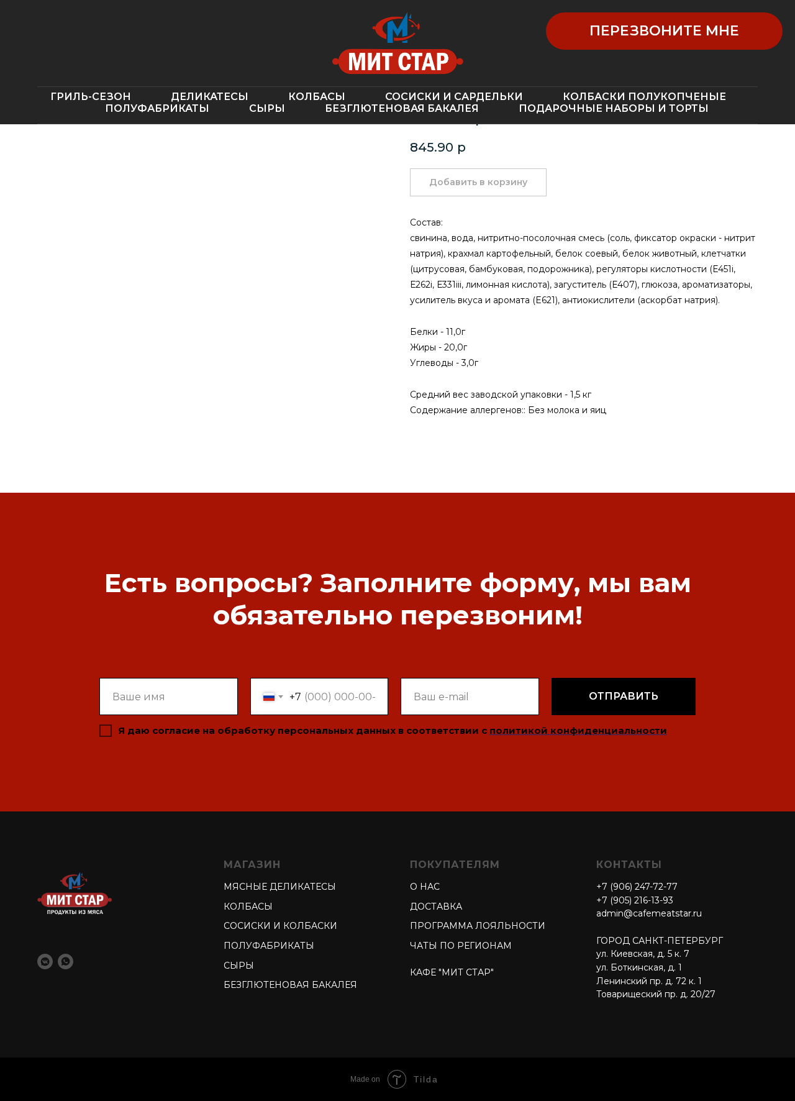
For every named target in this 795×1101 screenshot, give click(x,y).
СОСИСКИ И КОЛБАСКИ (280, 925)
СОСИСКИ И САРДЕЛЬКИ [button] (454, 97)
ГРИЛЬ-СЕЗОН (90, 97)
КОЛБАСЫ (248, 906)
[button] (664, 31)
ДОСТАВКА (436, 906)
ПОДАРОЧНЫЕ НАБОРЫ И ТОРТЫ (614, 108)
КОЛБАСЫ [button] (316, 97)
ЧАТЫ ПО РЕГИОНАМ (461, 945)
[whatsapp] (65, 961)
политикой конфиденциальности (578, 730)
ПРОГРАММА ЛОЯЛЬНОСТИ (477, 925)
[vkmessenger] (45, 961)
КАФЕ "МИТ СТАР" (452, 972)
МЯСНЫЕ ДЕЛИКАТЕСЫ (280, 886)
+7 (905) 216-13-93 (634, 900)
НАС (428, 886)
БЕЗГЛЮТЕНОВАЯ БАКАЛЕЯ (402, 108)
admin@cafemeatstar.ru (649, 913)
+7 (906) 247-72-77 (637, 886)
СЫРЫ (267, 108)
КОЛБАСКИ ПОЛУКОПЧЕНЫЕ (644, 97)
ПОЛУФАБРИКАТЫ (157, 108)
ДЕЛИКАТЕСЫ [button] (209, 97)
